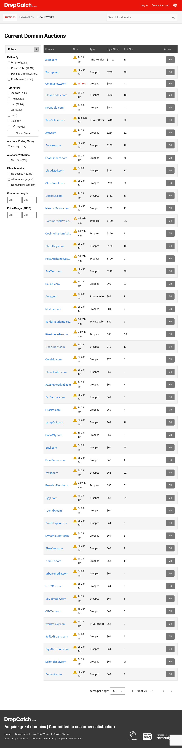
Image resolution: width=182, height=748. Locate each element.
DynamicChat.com (57, 535)
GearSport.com (55, 347)
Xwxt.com (52, 472)
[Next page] (172, 691)
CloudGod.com (55, 170)
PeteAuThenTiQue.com (58, 258)
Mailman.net (53, 309)
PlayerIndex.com (56, 95)
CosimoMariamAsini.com (58, 233)
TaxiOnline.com (55, 120)
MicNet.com (53, 410)
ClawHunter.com (56, 372)
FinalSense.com (55, 460)
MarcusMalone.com (57, 208)
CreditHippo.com (56, 523)
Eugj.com (51, 447)
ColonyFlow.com (55, 83)
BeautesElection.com (58, 485)
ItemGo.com (53, 561)
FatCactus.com (55, 397)
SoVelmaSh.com (56, 598)
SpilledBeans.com (56, 636)
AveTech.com (54, 271)
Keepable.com (54, 107)
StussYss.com (54, 548)
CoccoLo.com (54, 195)
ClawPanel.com (55, 183)
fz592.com (53, 586)
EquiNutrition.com (57, 649)
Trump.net (52, 72)
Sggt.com (51, 498)
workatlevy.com (56, 624)
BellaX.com (52, 284)
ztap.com (51, 59)
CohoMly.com (53, 435)
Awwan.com (53, 145)
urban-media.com (57, 573)
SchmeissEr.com (55, 661)
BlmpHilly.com (55, 246)
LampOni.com (54, 422)
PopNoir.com (54, 674)
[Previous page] (163, 691)
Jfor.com (50, 132)
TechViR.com (53, 510)
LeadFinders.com (56, 158)
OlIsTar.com (52, 611)
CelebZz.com (53, 359)
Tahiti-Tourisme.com (58, 321)
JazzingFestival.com (58, 384)
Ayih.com (51, 296)
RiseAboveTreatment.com (58, 334)
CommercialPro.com (58, 221)
